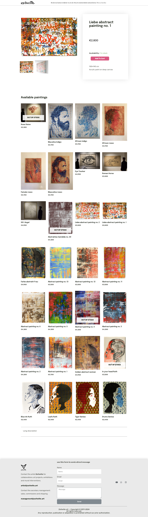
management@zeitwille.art (32, 499)
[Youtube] (117, 482)
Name (59, 468)
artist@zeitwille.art (29, 486)
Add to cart (100, 58)
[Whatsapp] (121, 482)
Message (60, 486)
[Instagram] (126, 482)
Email (59, 477)
